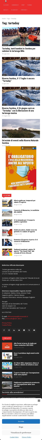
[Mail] (19, 330)
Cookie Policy (14, 437)
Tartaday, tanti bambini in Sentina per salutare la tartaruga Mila (18, 49)
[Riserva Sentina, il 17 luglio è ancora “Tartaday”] (21, 66)
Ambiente (5, 45)
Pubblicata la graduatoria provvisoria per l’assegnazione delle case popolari (26, 384)
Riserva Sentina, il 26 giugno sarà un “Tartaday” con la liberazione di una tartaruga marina (18, 110)
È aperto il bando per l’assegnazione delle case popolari (26, 374)
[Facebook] (4, 330)
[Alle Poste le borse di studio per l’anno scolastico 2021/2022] (7, 346)
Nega (21, 427)
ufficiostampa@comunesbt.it (17, 316)
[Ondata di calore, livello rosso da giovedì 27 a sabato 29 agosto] (7, 232)
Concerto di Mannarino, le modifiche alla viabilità (26, 211)
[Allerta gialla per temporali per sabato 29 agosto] (7, 203)
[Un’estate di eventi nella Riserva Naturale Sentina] (21, 128)
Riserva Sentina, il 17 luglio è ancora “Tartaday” (18, 79)
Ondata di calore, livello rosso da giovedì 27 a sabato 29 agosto (25, 231)
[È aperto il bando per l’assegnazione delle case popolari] (7, 375)
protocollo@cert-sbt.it (13, 319)
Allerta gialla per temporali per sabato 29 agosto (24, 201)
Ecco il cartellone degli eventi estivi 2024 (26, 354)
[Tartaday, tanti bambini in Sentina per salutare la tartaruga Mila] (21, 36)
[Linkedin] (14, 330)
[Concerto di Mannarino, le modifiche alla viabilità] (7, 213)
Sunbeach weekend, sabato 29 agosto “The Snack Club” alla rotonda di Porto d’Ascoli (24, 251)
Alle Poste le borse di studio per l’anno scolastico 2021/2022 (25, 344)
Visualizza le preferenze (21, 433)
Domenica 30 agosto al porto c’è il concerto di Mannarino (26, 240)
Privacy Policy (26, 437)
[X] (29, 330)
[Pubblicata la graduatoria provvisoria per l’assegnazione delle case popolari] (7, 385)
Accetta (21, 421)
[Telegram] (24, 330)
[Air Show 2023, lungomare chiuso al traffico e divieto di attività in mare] (7, 365)
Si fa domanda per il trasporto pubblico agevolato (24, 221)
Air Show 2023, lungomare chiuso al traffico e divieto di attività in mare (26, 364)
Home (4, 18)
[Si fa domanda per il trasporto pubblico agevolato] (7, 222)
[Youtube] (34, 330)
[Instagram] (9, 330)
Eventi (4, 75)
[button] (39, 401)
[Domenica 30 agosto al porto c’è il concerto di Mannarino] (7, 242)
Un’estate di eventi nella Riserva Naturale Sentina (20, 141)
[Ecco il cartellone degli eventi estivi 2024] (7, 355)
